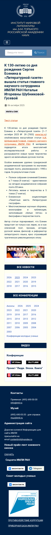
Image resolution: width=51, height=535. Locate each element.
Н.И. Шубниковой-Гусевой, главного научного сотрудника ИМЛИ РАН (25, 140)
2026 (9, 277)
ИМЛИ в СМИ (12, 112)
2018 (9, 286)
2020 (25, 282)
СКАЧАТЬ (9, 454)
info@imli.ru (16, 403)
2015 (33, 286)
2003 (9, 331)
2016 (25, 286)
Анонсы (10, 306)
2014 (17, 319)
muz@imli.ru (17, 418)
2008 (33, 323)
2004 (33, 327)
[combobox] (18, 53)
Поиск (40, 52)
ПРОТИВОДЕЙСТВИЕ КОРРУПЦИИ (25, 520)
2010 (17, 323)
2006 (17, 327)
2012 (33, 319)
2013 (25, 319)
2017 (17, 286)
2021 (17, 282)
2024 (25, 277)
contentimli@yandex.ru (21, 439)
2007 (9, 327)
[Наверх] (46, 530)
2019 (33, 282)
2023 (33, 277)
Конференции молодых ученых (22, 336)
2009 (25, 323)
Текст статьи (11, 120)
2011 (9, 323)
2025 (17, 277)
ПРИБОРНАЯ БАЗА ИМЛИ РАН (23, 526)
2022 (9, 282)
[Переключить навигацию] (7, 42)
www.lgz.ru (40, 134)
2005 (25, 327)
